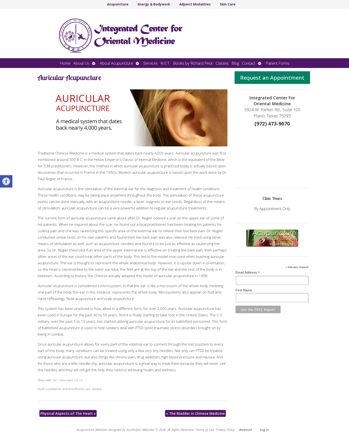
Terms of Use (204, 430)
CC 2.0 (79, 380)
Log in (264, 430)
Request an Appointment (272, 77)
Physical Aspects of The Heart (68, 413)
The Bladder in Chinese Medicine (195, 413)
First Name (244, 290)
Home (65, 63)
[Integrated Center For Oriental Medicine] (174, 33)
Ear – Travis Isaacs (63, 380)
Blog (235, 63)
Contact (248, 63)
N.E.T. (165, 63)
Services (150, 63)
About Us (81, 63)
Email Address (248, 272)
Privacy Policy (225, 430)
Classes (222, 63)
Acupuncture (117, 4)
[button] (6, 181)
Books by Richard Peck (193, 63)
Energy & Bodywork (154, 4)
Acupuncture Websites (92, 430)
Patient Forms (277, 63)
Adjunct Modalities (195, 4)
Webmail (245, 430)
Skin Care (228, 4)
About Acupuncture (116, 63)
